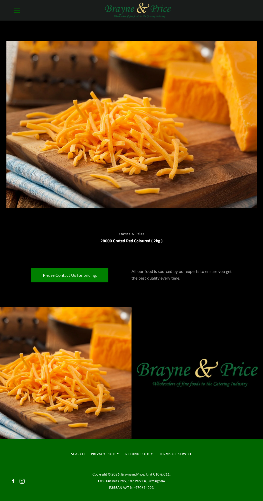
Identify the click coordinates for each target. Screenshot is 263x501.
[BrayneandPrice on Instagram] (22, 480)
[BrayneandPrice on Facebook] (13, 480)
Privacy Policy (105, 454)
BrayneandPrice (132, 474)
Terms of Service (175, 454)
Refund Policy (139, 454)
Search (78, 454)
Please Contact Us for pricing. (70, 275)
